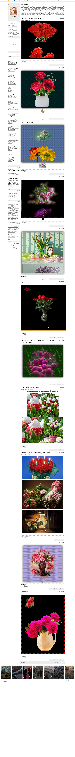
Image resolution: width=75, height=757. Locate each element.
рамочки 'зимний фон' (42, 9)
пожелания (53, 10)
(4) (12, 169)
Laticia (11, 225)
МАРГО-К (9, 217)
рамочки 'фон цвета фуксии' (12, 140)
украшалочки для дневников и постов (13, 152)
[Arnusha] (27, 291)
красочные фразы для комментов (13, 113)
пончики (9, 88)
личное (9, 117)
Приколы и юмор (10, 136)
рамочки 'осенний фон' (11, 67)
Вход (20, 0)
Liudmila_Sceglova (16, 226)
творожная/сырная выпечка (12, 68)
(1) (14, 196)
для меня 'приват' (10, 78)
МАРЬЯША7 (12, 217)
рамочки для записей (11, 82)
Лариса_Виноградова (11, 214)
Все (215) (18, 190)
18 (55, 662)
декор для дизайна (11, 129)
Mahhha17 (9, 227)
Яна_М (12, 238)
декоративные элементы (11, 60)
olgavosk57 (12, 231)
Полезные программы (11, 133)
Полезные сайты (10, 134)
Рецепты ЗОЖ (54, 7)
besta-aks (13, 229)
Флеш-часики (10, 157)
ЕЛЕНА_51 (9, 213)
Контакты (67, 681)
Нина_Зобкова (13, 218)
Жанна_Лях (10, 234)
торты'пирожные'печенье (12, 64)
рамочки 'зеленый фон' (49, 9)
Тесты (54, 6)
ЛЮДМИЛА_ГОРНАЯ (11, 216)
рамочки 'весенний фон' (11, 71)
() (54, 64)
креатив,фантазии (11, 114)
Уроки (9, 154)
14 (59, 662)
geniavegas (16, 204)
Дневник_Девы (10, 212)
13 (60, 662)
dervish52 (15, 229)
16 (57, 662)
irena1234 (14, 230)
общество (9, 126)
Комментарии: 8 (15, 32)
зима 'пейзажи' (10, 75)
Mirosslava (9, 206)
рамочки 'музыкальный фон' (12, 84)
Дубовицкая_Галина (16, 212)
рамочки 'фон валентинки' (12, 139)
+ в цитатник (33, 20)
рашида (9, 239)
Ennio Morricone (10, 27)
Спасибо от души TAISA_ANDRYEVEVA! (11, 173)
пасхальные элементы (11, 130)
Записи (9, 3)
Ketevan (9, 225)
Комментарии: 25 (15, 30)
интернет (9, 101)
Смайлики (9, 149)
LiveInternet (9, 0)
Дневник (61, 18)
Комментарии (15, 3)
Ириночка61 (10, 235)
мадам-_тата (16, 216)
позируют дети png (11, 80)
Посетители (15, 248)
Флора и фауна (10, 159)
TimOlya (9, 209)
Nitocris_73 (16, 227)
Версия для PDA (67, 680)
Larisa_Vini (12, 205)
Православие (10, 143)
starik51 (18, 208)
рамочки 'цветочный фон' (12, 62)
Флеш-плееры (10, 158)
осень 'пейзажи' (10, 70)
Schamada (15, 208)
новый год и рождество (32, 11)
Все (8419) (18, 223)
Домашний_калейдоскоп (11, 233)
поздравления (49, 10)
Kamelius (9, 205)
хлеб (9, 73)
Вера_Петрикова (10, 211)
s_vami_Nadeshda (10, 208)
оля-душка (16, 218)
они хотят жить (10, 127)
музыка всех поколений (11, 120)
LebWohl (14, 225)
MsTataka (12, 206)
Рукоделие (50, 7)
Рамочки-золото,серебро (12, 141)
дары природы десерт (11, 97)
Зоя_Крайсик (13, 213)
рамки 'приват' (10, 81)
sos (8, 89)
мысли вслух (10, 123)
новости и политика (39, 11)
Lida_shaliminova (10, 226)
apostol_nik (9, 229)
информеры (10, 102)
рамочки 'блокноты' (11, 83)
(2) (15, 177)
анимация (9, 91)
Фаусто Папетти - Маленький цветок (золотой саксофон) (13, 29)
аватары (9, 90)
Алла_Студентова (15, 210)
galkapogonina (10, 230)
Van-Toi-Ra (17, 228)
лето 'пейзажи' (10, 76)
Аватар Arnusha (13, 11)
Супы (22, 7)
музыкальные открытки (11, 121)
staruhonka (9, 232)
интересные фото (10, 100)
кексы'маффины (10, 66)
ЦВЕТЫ (25, 61)
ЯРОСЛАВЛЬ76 (15, 219)
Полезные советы (10, 135)
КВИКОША (13, 235)
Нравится (57, 64)
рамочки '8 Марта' (10, 77)
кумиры (9, 116)
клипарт (9, 106)
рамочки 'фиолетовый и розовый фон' (13, 155)
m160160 (9, 231)
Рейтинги (25, 0)
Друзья (12, 3)
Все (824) (18, 167)
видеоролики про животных (12, 93)
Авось (29, 0)
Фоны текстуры (10, 160)
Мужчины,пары (10, 137)
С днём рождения (10, 145)
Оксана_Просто (16, 236)
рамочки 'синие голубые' (11, 148)
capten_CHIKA (10, 204)
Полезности (10, 132)
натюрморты (45, 11)
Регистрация (16, 0)
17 (56, 662)
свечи (9, 104)
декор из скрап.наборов (11, 96)
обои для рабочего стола (12, 125)
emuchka (13, 204)
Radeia (9, 207)
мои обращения (57, 12)
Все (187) (18, 201)
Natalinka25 (13, 227)
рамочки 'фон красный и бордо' (41, 8)
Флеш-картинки (10, 156)
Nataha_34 (15, 206)
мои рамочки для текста (11, 119)
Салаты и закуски (10, 146)
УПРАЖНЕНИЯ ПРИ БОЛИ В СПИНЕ (13, 193)
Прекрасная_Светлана (11, 237)
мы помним (9, 122)
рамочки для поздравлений (12, 69)
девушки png (10, 61)
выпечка (9, 95)
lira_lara (17, 230)
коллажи (9, 108)
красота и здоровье (11, 112)
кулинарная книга (10, 115)
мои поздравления (52, 12)
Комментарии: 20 (14, 26)
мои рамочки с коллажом (37, 12)
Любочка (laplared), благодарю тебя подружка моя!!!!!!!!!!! (13, 177)
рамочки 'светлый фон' (11, 147)
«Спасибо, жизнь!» (11, 195)
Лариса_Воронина (11, 215)
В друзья (14, 16)
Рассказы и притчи (11, 142)
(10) (15, 173)
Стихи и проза (10, 150)
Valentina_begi (13, 209)
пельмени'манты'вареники (12, 86)
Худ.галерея (10, 161)
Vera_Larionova (10, 210)
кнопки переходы (10, 107)
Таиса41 (9, 238)
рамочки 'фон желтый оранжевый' (13, 128)
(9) (14, 195)
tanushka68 (13, 232)
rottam (17, 231)
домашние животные (11, 98)
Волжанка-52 (15, 211)
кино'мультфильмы (32, 13)
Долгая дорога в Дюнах (11, 25)
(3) (12, 181)
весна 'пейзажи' (10, 74)
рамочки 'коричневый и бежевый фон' (13, 109)
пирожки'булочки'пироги (11, 63)
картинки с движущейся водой (12, 103)
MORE (9, 87)
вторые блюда (10, 94)
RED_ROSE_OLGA (13, 207)
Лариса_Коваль (16, 215)
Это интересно (10, 163)
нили (18, 238)
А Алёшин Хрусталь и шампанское (13, 33)
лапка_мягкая (15, 238)
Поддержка (58, 0)
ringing (15, 231)
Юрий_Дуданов (10, 219)
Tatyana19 (9, 228)
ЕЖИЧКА (17, 233)
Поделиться (61, 64)
